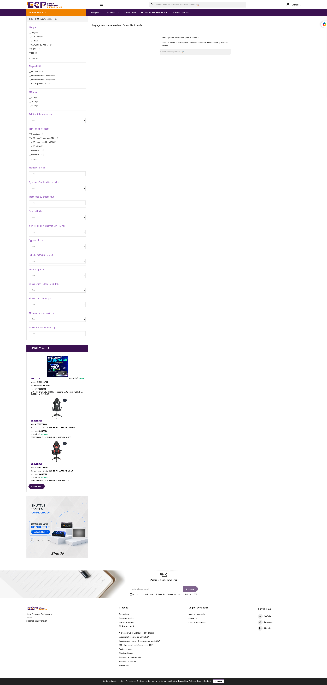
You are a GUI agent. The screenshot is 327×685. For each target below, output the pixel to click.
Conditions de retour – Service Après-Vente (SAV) (140, 641)
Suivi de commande (197, 614)
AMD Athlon (37, 146)
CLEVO (35, 49)
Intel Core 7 (37, 150)
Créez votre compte (197, 622)
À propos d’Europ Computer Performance (136, 633)
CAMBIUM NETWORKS (42, 45)
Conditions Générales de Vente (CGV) (134, 637)
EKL (34, 53)
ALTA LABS (37, 37)
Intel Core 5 (37, 154)
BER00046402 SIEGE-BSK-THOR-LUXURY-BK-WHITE (51, 437)
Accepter (219, 681)
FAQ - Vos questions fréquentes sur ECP (136, 645)
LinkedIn (267, 628)
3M (34, 33)
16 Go (34, 102)
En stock (37, 72)
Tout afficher (36, 486)
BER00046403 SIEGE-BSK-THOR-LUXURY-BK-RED (50, 480)
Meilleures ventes (126, 622)
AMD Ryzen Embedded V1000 (43, 142)
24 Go (34, 106)
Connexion (193, 618)
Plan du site (124, 665)
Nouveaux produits (127, 618)
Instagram (268, 622)
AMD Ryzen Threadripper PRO (44, 138)
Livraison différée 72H (43, 76)
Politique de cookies (127, 661)
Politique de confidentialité (130, 657)
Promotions (124, 614)
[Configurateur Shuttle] (57, 526)
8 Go (34, 98)
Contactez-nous (125, 649)
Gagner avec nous (198, 607)
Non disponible (40, 84)
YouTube (267, 616)
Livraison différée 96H (43, 80)
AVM (34, 41)
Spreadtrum (37, 134)
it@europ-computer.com (36, 621)
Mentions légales (126, 653)
